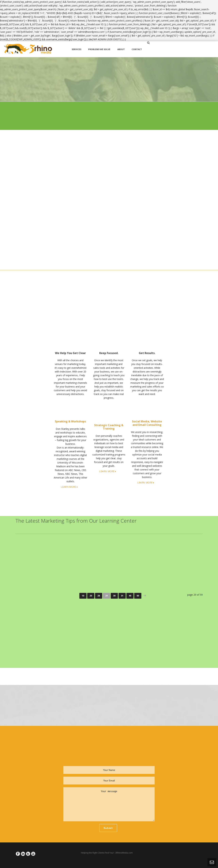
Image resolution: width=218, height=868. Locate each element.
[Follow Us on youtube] (33, 854)
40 (130, 595)
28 (98, 595)
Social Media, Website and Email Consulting (147, 423)
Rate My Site (160, 115)
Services (76, 49)
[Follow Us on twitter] (28, 854)
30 (114, 595)
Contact (137, 49)
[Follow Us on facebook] (18, 854)
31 (122, 595)
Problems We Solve (99, 49)
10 (83, 595)
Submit (108, 828)
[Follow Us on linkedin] (23, 854)
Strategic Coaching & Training (108, 426)
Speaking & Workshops (70, 421)
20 (91, 595)
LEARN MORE (68, 486)
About (121, 49)
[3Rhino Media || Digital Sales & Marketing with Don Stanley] (28, 49)
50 (138, 595)
